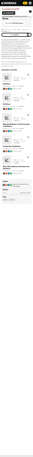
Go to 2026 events (8, 13)
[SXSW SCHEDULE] (9, 3)
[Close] (30, 11)
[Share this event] (29, 34)
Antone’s (6, 31)
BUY (25, 3)
